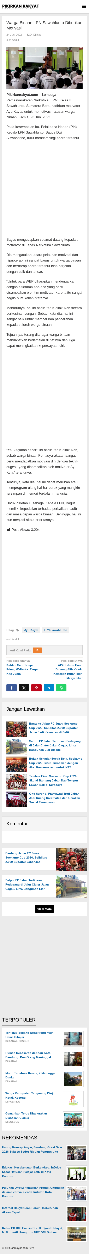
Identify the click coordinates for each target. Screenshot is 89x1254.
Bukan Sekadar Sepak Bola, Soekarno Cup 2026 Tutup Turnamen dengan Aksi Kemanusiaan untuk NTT (55, 763)
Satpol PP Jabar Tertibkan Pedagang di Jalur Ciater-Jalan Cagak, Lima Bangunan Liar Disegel (55, 745)
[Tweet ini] (24, 687)
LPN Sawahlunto (55, 630)
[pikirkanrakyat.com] (20, 6)
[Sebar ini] (11, 687)
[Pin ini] (36, 687)
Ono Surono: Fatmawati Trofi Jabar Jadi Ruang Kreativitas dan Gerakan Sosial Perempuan (54, 798)
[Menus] (84, 6)
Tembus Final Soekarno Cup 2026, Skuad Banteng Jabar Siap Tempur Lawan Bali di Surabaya (53, 780)
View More (44, 908)
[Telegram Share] (49, 687)
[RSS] (37, 650)
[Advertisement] (44, 189)
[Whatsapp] (61, 687)
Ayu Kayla (31, 630)
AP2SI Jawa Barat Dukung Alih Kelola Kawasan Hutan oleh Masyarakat (68, 669)
